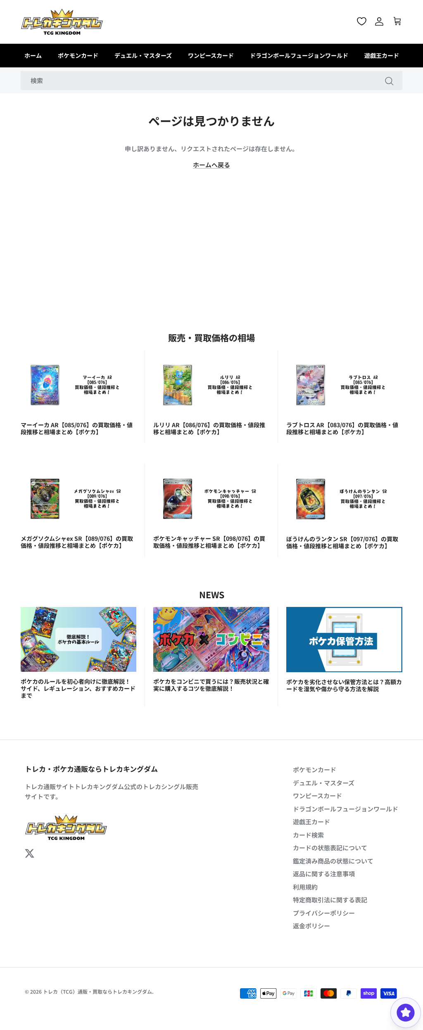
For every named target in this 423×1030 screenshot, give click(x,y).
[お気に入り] (361, 21)
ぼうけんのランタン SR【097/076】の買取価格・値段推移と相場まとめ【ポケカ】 (342, 542)
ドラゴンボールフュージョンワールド (299, 55)
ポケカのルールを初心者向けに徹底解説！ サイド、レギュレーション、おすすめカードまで (78, 688)
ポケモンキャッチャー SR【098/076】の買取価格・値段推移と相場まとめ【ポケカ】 (209, 541)
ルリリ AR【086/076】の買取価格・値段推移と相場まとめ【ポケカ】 (209, 428)
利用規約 (305, 887)
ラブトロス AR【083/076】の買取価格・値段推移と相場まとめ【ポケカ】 (342, 428)
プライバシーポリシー (324, 913)
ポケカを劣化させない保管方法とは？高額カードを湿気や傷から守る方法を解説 (344, 685)
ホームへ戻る (211, 164)
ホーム (33, 55)
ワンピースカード (211, 55)
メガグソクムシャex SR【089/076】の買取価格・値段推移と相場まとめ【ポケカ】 (77, 541)
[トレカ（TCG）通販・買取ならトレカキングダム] (62, 21)
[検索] (389, 80)
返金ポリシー (311, 925)
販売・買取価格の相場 (211, 337)
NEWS (211, 594)
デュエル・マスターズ (143, 55)
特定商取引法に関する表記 (330, 899)
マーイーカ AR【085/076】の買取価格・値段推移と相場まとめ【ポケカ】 (77, 428)
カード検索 (308, 834)
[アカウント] (379, 21)
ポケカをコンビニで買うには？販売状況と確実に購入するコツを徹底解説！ (211, 684)
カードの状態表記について (330, 847)
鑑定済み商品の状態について (333, 860)
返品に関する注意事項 (324, 873)
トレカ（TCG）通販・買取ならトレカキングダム (97, 991)
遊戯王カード (381, 55)
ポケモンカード (78, 55)
